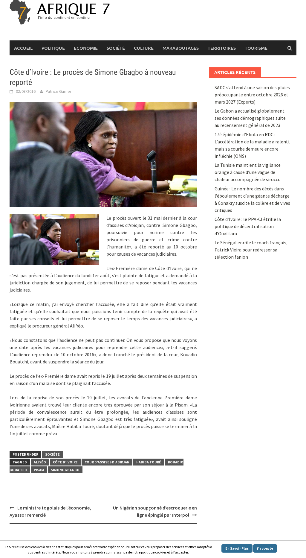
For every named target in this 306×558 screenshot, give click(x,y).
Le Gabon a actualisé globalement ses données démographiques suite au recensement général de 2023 (250, 118)
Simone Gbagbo (65, 470)
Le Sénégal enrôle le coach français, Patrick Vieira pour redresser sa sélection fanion (251, 249)
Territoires (222, 48)
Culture (144, 48)
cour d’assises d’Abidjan (107, 462)
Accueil (23, 48)
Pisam (39, 470)
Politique (53, 48)
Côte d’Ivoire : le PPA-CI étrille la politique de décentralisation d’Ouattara (248, 226)
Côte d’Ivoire (65, 462)
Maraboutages (181, 48)
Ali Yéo (40, 462)
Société (116, 48)
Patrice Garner (58, 91)
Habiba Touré (148, 462)
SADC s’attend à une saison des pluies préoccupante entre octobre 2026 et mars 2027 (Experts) (252, 94)
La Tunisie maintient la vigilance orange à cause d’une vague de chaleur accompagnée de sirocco (248, 172)
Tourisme (256, 48)
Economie (86, 48)
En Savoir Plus (237, 548)
